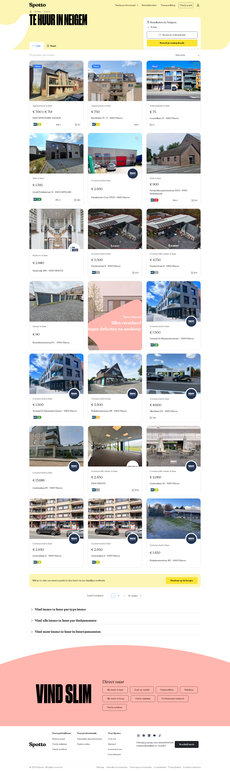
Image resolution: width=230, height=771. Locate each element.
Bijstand (112, 744)
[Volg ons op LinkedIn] (149, 736)
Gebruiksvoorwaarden (117, 767)
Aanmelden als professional (89, 739)
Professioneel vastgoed (173, 698)
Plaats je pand (58, 739)
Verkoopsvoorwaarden (141, 767)
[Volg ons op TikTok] (160, 736)
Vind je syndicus (114, 707)
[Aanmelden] (198, 5)
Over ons (112, 739)
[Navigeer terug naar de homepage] (37, 5)
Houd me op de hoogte (181, 580)
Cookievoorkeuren (192, 767)
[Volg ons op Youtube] (154, 736)
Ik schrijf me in (186, 744)
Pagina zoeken (83, 744)
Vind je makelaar (143, 698)
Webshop (188, 689)
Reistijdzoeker (149, 5)
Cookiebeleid (160, 767)
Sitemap (100, 767)
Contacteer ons (115, 749)
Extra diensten (114, 754)
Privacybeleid (174, 767)
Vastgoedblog (168, 5)
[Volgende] (124, 596)
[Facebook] (144, 736)
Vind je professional (125, 5)
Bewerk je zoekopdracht (172, 43)
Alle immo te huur (115, 689)
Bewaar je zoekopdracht (173, 34)
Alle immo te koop (115, 698)
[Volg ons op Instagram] (138, 736)
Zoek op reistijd (141, 689)
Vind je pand (186, 5)
